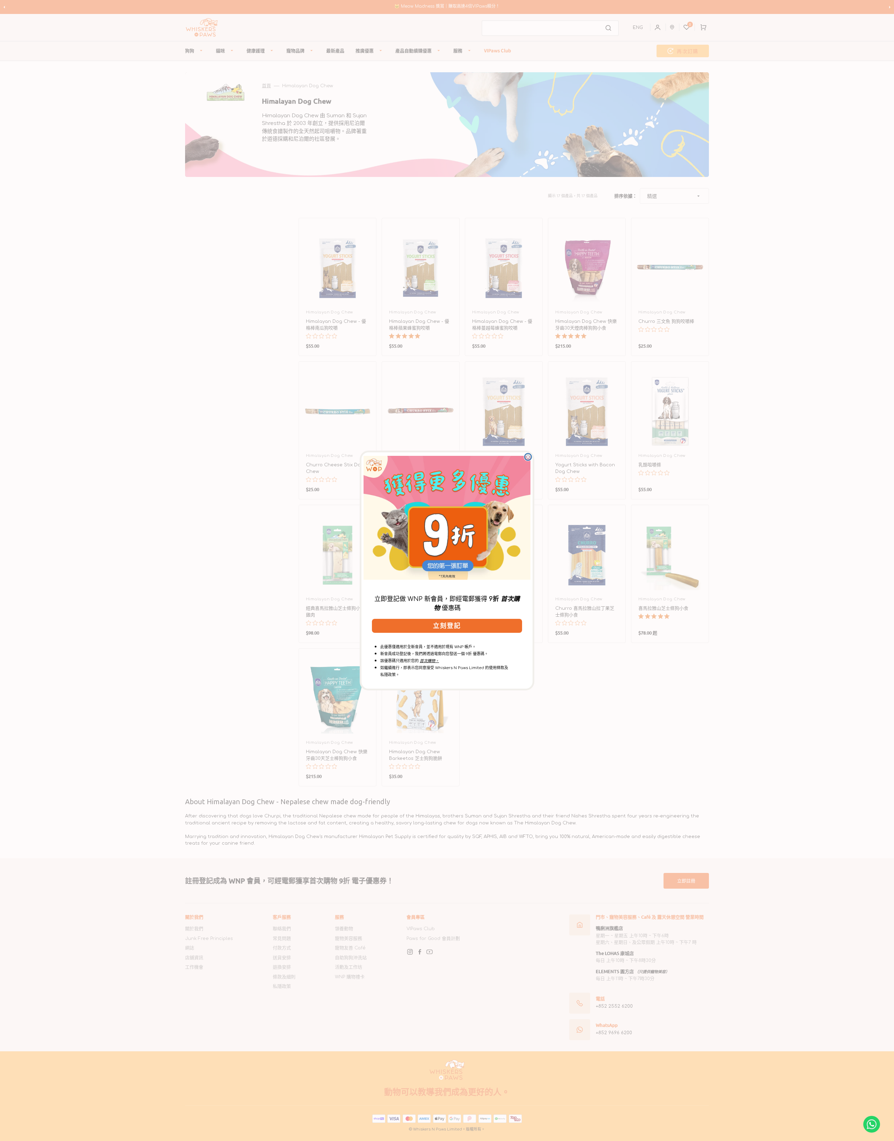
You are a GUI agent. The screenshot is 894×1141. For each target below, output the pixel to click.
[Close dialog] (528, 456)
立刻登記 (447, 625)
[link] (447, 517)
